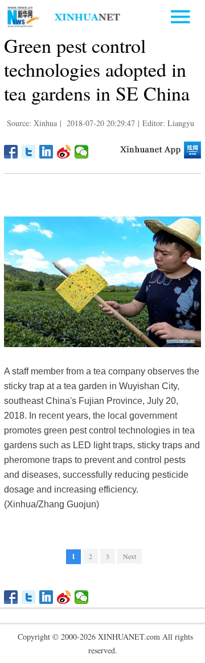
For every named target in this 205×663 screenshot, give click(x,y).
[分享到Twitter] (29, 152)
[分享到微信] (82, 152)
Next (129, 556)
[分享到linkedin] (46, 152)
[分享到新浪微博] (64, 152)
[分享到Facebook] (11, 152)
